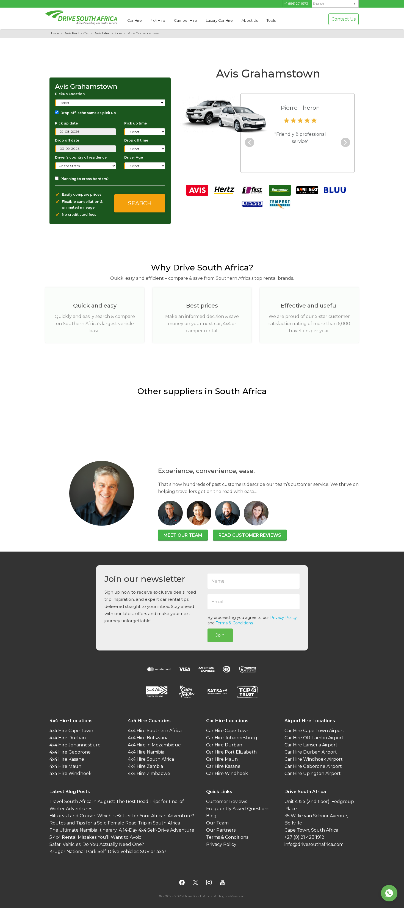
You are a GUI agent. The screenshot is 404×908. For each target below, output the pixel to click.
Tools (271, 20)
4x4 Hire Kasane (66, 759)
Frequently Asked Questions (237, 808)
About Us (250, 20)
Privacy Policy (283, 617)
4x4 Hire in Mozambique (154, 745)
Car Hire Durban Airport (310, 752)
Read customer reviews (249, 535)
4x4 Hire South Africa (151, 759)
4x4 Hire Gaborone (70, 752)
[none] (335, 4)
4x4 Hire (158, 20)
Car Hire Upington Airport (312, 773)
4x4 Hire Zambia (145, 766)
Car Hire (134, 20)
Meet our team (183, 535)
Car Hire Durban (224, 745)
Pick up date (66, 123)
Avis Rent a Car (77, 33)
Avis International (109, 33)
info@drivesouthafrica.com (314, 844)
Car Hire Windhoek (227, 773)
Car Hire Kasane (223, 766)
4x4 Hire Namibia (146, 752)
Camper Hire (185, 20)
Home (54, 33)
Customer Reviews (226, 801)
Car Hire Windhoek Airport (313, 759)
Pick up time (135, 123)
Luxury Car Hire (219, 20)
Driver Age (133, 157)
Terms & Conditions (234, 623)
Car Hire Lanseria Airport (310, 745)
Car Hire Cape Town (228, 730)
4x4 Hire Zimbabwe (149, 773)
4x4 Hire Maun (65, 766)
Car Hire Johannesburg (231, 737)
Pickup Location (70, 94)
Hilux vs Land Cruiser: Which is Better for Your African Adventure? (121, 815)
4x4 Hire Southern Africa (155, 730)
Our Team (217, 823)
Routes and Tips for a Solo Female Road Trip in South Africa (114, 823)
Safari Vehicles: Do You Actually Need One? (96, 844)
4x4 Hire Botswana (148, 737)
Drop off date (67, 140)
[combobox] (110, 102)
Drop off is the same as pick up (88, 113)
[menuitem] (335, 3)
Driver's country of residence (81, 157)
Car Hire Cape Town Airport (314, 730)
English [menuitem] (318, 3)
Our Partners (221, 830)
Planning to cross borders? (84, 179)
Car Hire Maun (222, 759)
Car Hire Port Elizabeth (231, 752)
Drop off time (136, 140)
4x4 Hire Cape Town (71, 730)
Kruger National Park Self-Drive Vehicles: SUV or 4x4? (107, 851)
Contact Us (343, 19)
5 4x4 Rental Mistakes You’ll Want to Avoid (95, 837)
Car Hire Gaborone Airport (313, 766)
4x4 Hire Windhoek (70, 773)
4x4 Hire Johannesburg (75, 745)
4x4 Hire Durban (67, 737)
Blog (211, 815)
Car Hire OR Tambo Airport (314, 737)
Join (220, 635)
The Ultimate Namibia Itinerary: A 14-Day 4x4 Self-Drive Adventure (121, 830)
